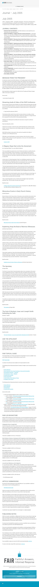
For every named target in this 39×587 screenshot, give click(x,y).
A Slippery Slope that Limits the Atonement (12, 185)
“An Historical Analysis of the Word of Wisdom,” (19, 407)
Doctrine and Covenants (8, 375)
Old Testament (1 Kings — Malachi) (10, 373)
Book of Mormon (7, 369)
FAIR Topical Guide (5, 359)
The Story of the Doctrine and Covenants (19, 404)
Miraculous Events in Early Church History (12, 222)
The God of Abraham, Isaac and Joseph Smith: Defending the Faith (16, 334)
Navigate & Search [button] (20, 6)
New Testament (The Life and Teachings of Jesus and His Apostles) (17, 371)
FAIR (7, 3)
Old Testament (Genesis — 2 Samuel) (11, 372)
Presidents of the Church (8, 379)
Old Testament (7, 387)
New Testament (7, 386)
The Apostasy (6, 307)
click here (30, 541)
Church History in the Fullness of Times (11, 377)
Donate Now (19, 576)
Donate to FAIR (6, 141)
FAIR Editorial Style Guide (8, 487)
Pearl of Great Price (7, 376)
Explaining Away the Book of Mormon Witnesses (13, 262)
